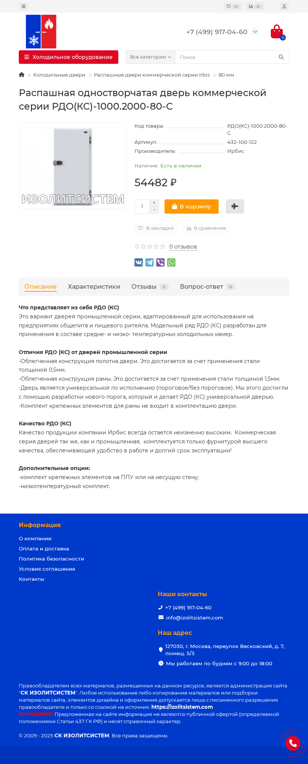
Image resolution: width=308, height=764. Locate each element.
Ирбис (235, 151)
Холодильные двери (59, 75)
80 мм (226, 75)
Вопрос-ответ (206, 286)
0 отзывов (183, 246)
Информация (40, 525)
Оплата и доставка (44, 548)
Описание (40, 286)
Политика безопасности (51, 559)
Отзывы (148, 286)
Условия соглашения (47, 569)
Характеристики (94, 286)
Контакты (31, 579)
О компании (35, 538)
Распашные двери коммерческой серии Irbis (152, 75)
